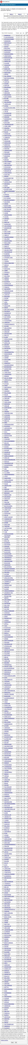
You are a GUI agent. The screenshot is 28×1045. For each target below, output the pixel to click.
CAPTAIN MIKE (8, 528)
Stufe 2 (20, 14)
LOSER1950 (7, 504)
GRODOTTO (7, 146)
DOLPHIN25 (7, 544)
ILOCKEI (6, 83)
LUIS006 (6, 820)
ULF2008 (6, 574)
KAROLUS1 (7, 342)
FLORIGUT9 (7, 576)
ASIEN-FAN (7, 661)
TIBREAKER (7, 870)
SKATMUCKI (7, 348)
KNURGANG (7, 513)
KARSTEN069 (7, 396)
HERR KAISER (8, 839)
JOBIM (6, 270)
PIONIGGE (7, 346)
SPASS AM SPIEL (8, 578)
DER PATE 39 (7, 130)
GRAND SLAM (7, 818)
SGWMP (6, 274)
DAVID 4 (6, 109)
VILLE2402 (7, 653)
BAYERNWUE (7, 894)
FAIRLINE (6, 406)
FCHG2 (6, 777)
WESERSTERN (8, 215)
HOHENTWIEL (8, 368)
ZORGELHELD (8, 182)
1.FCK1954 (7, 415)
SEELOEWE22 (8, 328)
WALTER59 (7, 905)
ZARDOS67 (7, 965)
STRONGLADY (8, 646)
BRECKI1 (6, 437)
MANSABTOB (7, 170)
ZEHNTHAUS (7, 594)
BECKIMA (6, 757)
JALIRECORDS (8, 853)
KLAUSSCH (7, 426)
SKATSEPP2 (7, 289)
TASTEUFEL (7, 248)
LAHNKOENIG (7, 374)
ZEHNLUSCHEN (8, 339)
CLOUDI (6, 350)
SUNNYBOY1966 (8, 413)
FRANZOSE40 (7, 520)
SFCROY (6, 446)
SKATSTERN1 (7, 961)
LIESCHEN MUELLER (9, 809)
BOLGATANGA (8, 566)
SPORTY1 (6, 1000)
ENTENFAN (7, 255)
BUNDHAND (7, 696)
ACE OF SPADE (8, 378)
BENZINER (7, 296)
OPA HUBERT (7, 599)
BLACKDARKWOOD (9, 668)
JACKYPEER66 (8, 768)
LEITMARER (7, 902)
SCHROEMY (7, 52)
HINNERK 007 (7, 790)
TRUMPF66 (7, 548)
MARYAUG (7, 915)
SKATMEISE (7, 603)
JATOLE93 (7, 631)
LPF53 (6, 476)
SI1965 (6, 813)
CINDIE (6, 922)
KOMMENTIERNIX (8, 237)
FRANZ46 (6, 911)
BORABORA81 (8, 367)
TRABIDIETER (7, 519)
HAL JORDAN (7, 76)
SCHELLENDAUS (8, 480)
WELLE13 (6, 1011)
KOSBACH (6, 827)
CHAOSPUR (7, 65)
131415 (6, 892)
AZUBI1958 (7, 703)
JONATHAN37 (7, 56)
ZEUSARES (7, 430)
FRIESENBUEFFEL (9, 352)
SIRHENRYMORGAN (9, 568)
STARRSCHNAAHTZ (9, 324)
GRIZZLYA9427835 (9, 263)
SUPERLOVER (8, 585)
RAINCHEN (7, 444)
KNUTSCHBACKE (8, 881)
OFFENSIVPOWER (9, 39)
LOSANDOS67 (8, 766)
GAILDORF (7, 890)
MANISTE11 (7, 692)
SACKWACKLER (8, 807)
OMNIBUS (6, 583)
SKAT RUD (7, 924)
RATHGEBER (7, 614)
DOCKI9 (6, 946)
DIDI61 (6, 616)
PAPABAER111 (8, 664)
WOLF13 (6, 335)
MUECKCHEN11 (8, 729)
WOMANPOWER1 (8, 54)
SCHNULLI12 (7, 283)
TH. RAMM (7, 472)
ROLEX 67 (6, 976)
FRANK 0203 (7, 857)
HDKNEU (6, 731)
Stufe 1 (11, 14)
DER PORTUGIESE (9, 309)
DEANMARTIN (7, 119)
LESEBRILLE (7, 581)
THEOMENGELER (8, 124)
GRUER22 (6, 128)
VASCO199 (7, 498)
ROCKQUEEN (7, 935)
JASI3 (5, 994)
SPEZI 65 (6, 855)
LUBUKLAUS (7, 104)
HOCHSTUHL (7, 948)
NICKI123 (6, 461)
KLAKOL (6, 89)
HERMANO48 (7, 761)
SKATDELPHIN (8, 333)
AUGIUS (6, 46)
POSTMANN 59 (8, 252)
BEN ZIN (6, 887)
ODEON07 (6, 983)
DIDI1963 (6, 344)
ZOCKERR (7, 688)
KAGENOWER (7, 789)
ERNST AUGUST (8, 517)
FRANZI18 (6, 180)
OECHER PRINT (8, 250)
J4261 (5, 302)
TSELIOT (6, 91)
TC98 (5, 532)
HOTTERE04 (7, 316)
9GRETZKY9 (7, 716)
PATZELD (6, 918)
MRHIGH (6, 159)
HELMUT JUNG (8, 666)
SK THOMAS (7, 198)
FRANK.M (6, 287)
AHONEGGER (7, 553)
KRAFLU (6, 633)
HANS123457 (7, 143)
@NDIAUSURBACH (9, 590)
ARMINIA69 (7, 417)
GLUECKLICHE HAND (9, 107)
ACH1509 (6, 450)
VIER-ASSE (7, 928)
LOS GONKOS (8, 226)
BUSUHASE (7, 563)
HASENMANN (7, 751)
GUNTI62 (6, 587)
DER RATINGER (8, 900)
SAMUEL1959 (7, 485)
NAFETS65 (7, 842)
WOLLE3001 (7, 722)
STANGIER (7, 439)
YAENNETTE (7, 816)
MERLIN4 (6, 489)
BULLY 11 (6, 829)
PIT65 (5, 833)
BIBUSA (6, 657)
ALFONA (6, 326)
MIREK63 (6, 376)
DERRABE (6, 341)
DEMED (6, 638)
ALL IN (6, 259)
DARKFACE (7, 144)
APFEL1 (6, 624)
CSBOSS (6, 278)
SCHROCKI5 (7, 224)
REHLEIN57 (7, 48)
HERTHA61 (7, 903)
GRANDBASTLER (8, 463)
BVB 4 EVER (7, 231)
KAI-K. (5, 431)
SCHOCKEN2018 (8, 285)
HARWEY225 (7, 974)
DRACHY (6, 944)
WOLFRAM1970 (8, 679)
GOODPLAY (7, 452)
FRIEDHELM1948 (8, 291)
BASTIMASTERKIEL (9, 78)
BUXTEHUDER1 (8, 506)
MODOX (6, 176)
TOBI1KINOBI (7, 507)
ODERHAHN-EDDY (9, 424)
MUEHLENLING (8, 57)
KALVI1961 (7, 329)
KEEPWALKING (8, 801)
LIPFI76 (6, 852)
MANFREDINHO (8, 850)
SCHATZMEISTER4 (9, 1004)
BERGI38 (6, 607)
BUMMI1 (6, 467)
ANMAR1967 (7, 907)
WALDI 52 (6, 420)
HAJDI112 (6, 970)
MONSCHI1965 (8, 435)
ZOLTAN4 (6, 609)
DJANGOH (7, 824)
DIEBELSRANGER (8, 456)
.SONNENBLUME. (8, 929)
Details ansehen (4, 1040)
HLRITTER (7, 174)
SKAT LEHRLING (8, 913)
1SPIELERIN (7, 868)
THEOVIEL (7, 526)
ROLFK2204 (7, 811)
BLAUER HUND (8, 189)
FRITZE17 (6, 44)
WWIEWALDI (7, 672)
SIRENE (6, 920)
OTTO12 (6, 383)
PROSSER (6, 152)
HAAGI (6, 385)
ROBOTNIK (7, 68)
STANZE (6, 835)
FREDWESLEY (8, 557)
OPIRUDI (6, 1002)
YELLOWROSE (8, 985)
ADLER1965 (7, 59)
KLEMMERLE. (7, 876)
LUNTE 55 (6, 294)
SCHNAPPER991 (8, 465)
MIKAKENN (7, 156)
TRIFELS (6, 355)
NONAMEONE (7, 228)
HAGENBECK (7, 831)
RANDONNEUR (8, 354)
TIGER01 (6, 261)
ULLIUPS (6, 511)
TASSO (6, 699)
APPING (6, 74)
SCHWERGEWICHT (9, 698)
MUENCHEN (7, 635)
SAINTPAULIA (7, 840)
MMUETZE (7, 822)
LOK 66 (6, 111)
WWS (5, 422)
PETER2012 (7, 211)
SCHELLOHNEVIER (9, 611)
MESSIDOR (7, 674)
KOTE (5, 229)
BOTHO (6, 530)
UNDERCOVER (8, 150)
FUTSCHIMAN (7, 320)
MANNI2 (6, 939)
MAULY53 (6, 540)
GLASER (6, 470)
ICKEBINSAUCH (8, 724)
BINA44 (6, 783)
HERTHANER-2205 (9, 896)
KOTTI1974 (7, 655)
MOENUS (6, 794)
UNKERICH (7, 1026)
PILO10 (6, 131)
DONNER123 (7, 313)
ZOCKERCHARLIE (8, 365)
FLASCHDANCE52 (9, 37)
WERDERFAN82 (8, 561)
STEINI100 (7, 612)
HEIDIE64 (6, 100)
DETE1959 (7, 122)
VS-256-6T (7, 1028)
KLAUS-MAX (7, 552)
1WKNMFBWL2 (8, 772)
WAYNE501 (7, 183)
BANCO (6, 381)
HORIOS (6, 120)
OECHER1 (6, 572)
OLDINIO (6, 589)
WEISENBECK (7, 559)
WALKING (6, 659)
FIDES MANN (7, 402)
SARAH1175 (7, 550)
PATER (6, 266)
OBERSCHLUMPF (8, 491)
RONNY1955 (7, 705)
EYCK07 (6, 361)
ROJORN (6, 861)
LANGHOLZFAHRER (9, 874)
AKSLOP (6, 80)
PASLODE (6, 502)
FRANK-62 (7, 1013)
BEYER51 (6, 370)
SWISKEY (6, 218)
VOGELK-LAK (7, 814)
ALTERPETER (7, 113)
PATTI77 (6, 139)
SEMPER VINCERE (9, 694)
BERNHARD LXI (8, 169)
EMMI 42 (6, 246)
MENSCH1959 (7, 744)
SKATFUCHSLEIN (8, 640)
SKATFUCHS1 (7, 135)
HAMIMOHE (7, 1005)
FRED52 (6, 981)
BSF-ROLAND (7, 209)
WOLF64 (6, 443)
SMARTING (7, 315)
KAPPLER (6, 85)
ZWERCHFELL (8, 380)
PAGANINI (6, 642)
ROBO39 (6, 763)
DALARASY (7, 311)
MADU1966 (7, 524)
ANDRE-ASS (7, 61)
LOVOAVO (6, 681)
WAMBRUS (7, 972)
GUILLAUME (7, 359)
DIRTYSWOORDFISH (9, 690)
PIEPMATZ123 (8, 618)
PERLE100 (7, 955)
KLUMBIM (6, 196)
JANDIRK (6, 411)
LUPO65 (6, 770)
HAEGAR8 (6, 398)
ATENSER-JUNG (8, 257)
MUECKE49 (7, 292)
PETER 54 (6, 318)
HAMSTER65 (7, 478)
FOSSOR (6, 998)
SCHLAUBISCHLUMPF (10, 675)
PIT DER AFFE (8, 70)
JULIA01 (6, 216)
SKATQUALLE (7, 42)
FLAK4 (6, 409)
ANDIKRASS (7, 565)
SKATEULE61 (7, 50)
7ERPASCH (7, 727)
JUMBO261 (7, 137)
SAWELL (6, 711)
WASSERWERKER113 (9, 909)
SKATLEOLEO (7, 670)
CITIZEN (6, 725)
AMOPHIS (6, 1018)
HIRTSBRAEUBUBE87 (9, 803)
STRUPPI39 (7, 154)
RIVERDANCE (7, 992)
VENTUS (6, 941)
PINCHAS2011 (7, 996)
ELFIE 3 (6, 733)
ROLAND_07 (7, 712)
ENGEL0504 (7, 72)
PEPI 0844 (6, 187)
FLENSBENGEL (8, 707)
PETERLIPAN (7, 482)
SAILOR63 (6, 239)
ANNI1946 (6, 331)
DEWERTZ (7, 937)
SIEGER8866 (7, 950)
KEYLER (6, 742)
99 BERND (7, 253)
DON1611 (6, 194)
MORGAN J (7, 898)
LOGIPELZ (7, 837)
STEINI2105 (7, 133)
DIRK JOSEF (7, 163)
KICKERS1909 (7, 685)
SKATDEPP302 (8, 165)
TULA (5, 625)
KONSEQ (6, 859)
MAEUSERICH (7, 387)
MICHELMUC (7, 753)
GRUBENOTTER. (8, 592)
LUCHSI (6, 539)
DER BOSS (7, 651)
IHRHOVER (7, 779)
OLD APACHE (7, 959)
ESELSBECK (7, 979)
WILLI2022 (7, 826)
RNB (5, 487)
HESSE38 (6, 117)
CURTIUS (6, 81)
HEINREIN (6, 391)
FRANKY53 (7, 648)
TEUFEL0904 (7, 755)
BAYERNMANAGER (9, 579)
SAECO (6, 304)
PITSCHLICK (7, 627)
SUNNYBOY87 (8, 407)
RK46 (5, 991)
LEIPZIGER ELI (8, 428)
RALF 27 (6, 866)
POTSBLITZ (7, 889)
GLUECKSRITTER (8, 178)
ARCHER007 (7, 496)
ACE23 (6, 185)
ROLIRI (6, 394)
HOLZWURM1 (7, 102)
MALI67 (6, 220)
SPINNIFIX (7, 272)
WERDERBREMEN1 (9, 474)
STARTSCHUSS (8, 759)
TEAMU (6, 389)
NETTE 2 (6, 987)
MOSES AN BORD (8, 533)
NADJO (6, 307)
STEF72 (6, 1020)
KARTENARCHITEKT (9, 570)
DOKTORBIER (7, 96)
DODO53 (6, 1007)
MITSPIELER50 (8, 448)
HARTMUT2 (7, 683)
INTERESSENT (8, 764)
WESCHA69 (7, 629)
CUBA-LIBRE (7, 126)
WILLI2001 (7, 978)
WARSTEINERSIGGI (9, 718)
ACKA (5, 677)
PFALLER (6, 601)
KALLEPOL (7, 933)
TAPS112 (6, 776)
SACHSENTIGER (8, 746)
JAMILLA (6, 235)
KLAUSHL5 (7, 281)
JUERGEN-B (7, 687)
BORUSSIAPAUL (8, 989)
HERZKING (7, 93)
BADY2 (6, 1009)
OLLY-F (6, 863)
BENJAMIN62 (7, 94)
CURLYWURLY (8, 172)
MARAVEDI (7, 404)
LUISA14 (6, 620)
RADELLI (6, 300)
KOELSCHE (7, 305)
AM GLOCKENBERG (9, 441)
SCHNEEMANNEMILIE (9, 844)
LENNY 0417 (7, 509)
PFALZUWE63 (7, 207)
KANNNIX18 (7, 35)
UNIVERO (6, 244)
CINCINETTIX (7, 957)
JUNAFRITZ (7, 363)
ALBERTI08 (7, 418)
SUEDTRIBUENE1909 (9, 459)
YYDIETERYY (7, 872)
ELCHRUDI (7, 542)
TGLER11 (6, 400)
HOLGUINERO (8, 161)
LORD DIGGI (7, 372)
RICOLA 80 (7, 805)
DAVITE (6, 1022)
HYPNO (6, 106)
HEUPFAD (6, 148)
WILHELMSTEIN (8, 848)
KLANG (6, 337)
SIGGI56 (6, 785)
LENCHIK (6, 67)
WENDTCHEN (7, 494)
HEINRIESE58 (7, 967)
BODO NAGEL (7, 916)
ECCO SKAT (7, 954)
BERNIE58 (6, 493)
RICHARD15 (7, 433)
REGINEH (6, 662)
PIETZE (6, 515)
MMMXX (6, 774)
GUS (5, 879)
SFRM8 (6, 522)
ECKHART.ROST (8, 737)
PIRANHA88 (7, 141)
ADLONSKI (7, 276)
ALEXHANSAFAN (8, 636)
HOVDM (6, 298)
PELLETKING (7, 393)
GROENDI (6, 546)
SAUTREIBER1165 (9, 1024)
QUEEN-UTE (7, 968)
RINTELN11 (7, 268)
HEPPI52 (6, 781)
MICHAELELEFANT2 (9, 200)
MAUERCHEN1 (8, 240)
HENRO (6, 500)
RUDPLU (6, 1015)
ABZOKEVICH (7, 877)
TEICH (6, 701)
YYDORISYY (7, 883)
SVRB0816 (7, 796)
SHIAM (6, 157)
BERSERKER (7, 87)
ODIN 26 (6, 265)
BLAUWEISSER (8, 714)
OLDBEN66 (7, 931)
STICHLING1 (7, 167)
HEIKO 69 (6, 457)
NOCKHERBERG (8, 555)
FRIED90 (6, 279)
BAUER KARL (7, 205)
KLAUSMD (6, 952)
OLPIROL (6, 740)
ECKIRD (6, 750)
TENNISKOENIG (8, 792)
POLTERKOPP (8, 787)
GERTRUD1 (7, 1017)
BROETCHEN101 (8, 942)
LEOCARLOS (7, 926)
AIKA (5, 469)
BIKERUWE (7, 454)
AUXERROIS (7, 622)
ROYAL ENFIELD (8, 748)
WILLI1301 (7, 605)
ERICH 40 (6, 222)
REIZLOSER (7, 242)
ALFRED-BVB (7, 738)
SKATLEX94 (7, 233)
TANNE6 (6, 357)
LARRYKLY (7, 322)
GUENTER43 (7, 885)
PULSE (6, 483)
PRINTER (6, 846)
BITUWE (6, 98)
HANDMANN (7, 41)
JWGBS (6, 203)
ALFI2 (5, 865)
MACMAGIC (7, 735)
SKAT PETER (7, 798)
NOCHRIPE (7, 202)
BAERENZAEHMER (9, 649)
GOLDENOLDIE (8, 644)
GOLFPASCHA (8, 709)
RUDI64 (6, 720)
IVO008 (6, 213)
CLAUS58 (6, 63)
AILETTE (6, 800)
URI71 (5, 963)
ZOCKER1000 (7, 115)
